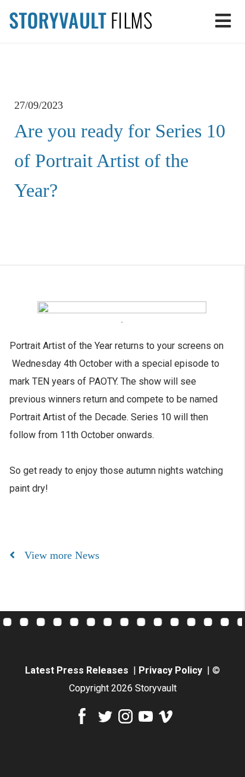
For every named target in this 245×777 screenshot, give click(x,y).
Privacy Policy (172, 670)
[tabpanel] (121, 307)
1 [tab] (122, 322)
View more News (61, 555)
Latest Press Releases (78, 670)
